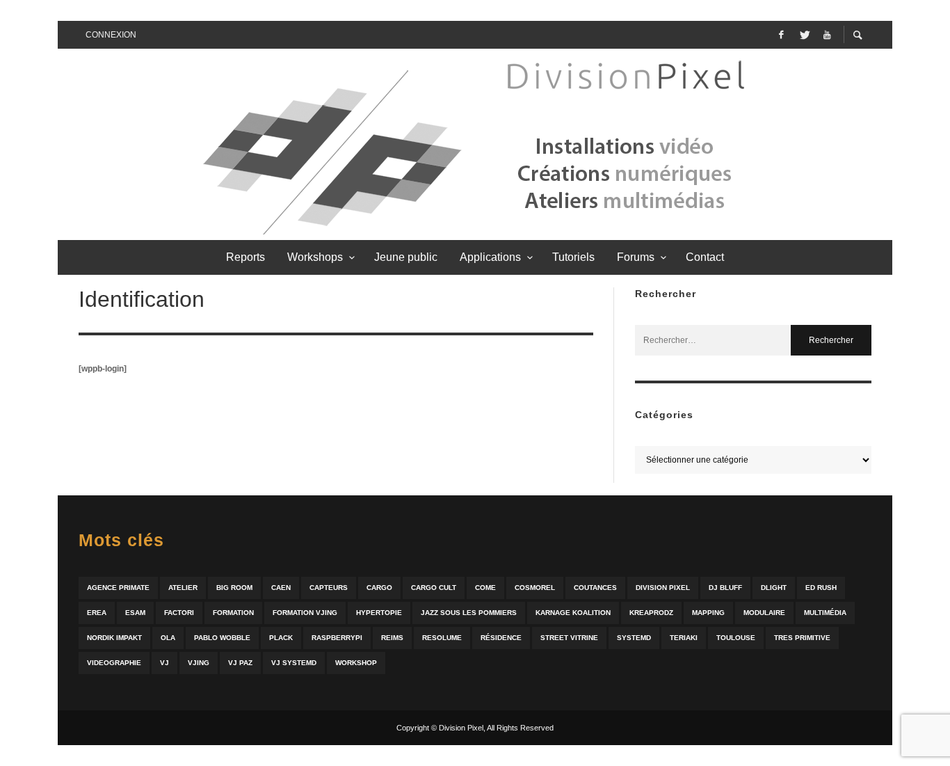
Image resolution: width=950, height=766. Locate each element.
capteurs (328, 587)
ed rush (821, 587)
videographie (114, 663)
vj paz (240, 663)
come (485, 587)
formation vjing (305, 612)
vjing (198, 663)
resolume (442, 637)
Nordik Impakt (114, 637)
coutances (595, 587)
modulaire (764, 612)
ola (168, 637)
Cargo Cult (433, 587)
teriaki (684, 637)
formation (233, 612)
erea (96, 612)
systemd (634, 637)
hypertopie (379, 612)
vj (164, 663)
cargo (379, 587)
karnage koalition (573, 612)
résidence (501, 637)
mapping (708, 612)
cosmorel (535, 587)
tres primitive (802, 637)
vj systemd (293, 663)
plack (281, 637)
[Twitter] (804, 35)
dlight (774, 587)
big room (234, 587)
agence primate (118, 587)
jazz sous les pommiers (469, 612)
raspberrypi (337, 637)
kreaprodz (651, 612)
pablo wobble (222, 637)
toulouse (735, 637)
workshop (356, 663)
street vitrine (569, 637)
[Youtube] (826, 35)
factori (179, 612)
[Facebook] (781, 35)
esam (135, 612)
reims (392, 637)
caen (281, 587)
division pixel (663, 587)
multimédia (825, 612)
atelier (183, 587)
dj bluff (725, 587)
